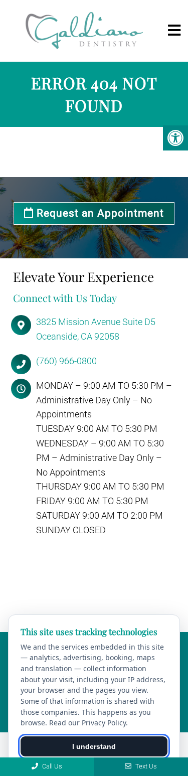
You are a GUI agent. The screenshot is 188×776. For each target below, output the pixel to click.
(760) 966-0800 (66, 361)
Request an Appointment (99, 213)
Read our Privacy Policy (87, 722)
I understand (94, 746)
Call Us (51, 766)
